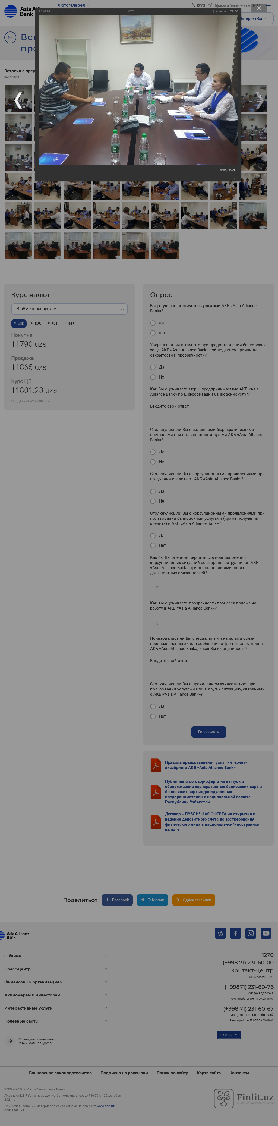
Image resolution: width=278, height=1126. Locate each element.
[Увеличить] (231, 11)
